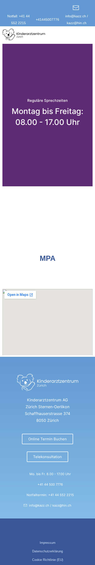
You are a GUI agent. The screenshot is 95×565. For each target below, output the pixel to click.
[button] (88, 34)
